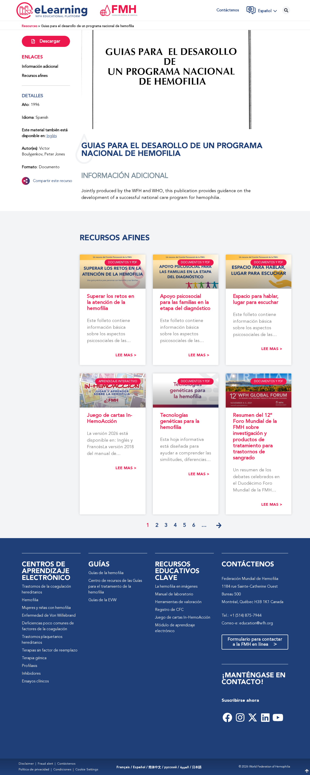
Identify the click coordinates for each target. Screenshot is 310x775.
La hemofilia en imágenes (176, 587)
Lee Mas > (126, 355)
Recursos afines (34, 76)
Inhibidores (31, 674)
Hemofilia (30, 600)
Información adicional (40, 67)
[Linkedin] (265, 717)
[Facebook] (227, 717)
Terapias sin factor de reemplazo (50, 650)
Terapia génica (34, 658)
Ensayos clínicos (35, 681)
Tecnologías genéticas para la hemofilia (179, 421)
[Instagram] (240, 717)
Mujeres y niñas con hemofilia (46, 608)
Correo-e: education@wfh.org (247, 623)
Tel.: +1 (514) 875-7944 (242, 616)
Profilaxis (29, 666)
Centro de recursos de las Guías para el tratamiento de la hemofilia (115, 586)
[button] (269, 11)
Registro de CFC (169, 610)
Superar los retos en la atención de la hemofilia (110, 302)
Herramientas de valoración (178, 602)
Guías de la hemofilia (106, 573)
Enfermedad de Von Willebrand (49, 616)
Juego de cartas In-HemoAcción (182, 618)
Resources (29, 26)
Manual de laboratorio (174, 594)
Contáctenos (228, 10)
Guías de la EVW (102, 600)
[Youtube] (278, 717)
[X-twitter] (252, 717)
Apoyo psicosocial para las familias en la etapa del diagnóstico (185, 302)
